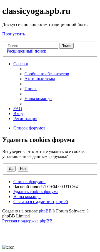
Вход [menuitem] (18, 113)
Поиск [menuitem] (30, 88)
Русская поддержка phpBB (27, 221)
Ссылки (20, 63)
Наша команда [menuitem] (38, 98)
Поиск (66, 46)
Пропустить (13, 34)
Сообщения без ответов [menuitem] (46, 73)
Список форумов (29, 181)
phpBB (45, 211)
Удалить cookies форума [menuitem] (35, 191)
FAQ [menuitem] (17, 108)
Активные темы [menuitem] (39, 78)
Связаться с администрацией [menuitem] (40, 201)
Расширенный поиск (26, 51)
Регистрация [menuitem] (25, 118)
